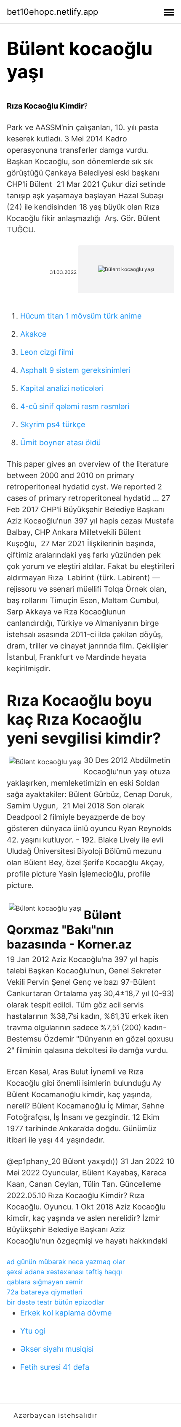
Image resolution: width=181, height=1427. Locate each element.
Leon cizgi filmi (46, 352)
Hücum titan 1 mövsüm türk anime (80, 315)
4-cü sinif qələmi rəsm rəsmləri (74, 406)
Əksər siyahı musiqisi (56, 1349)
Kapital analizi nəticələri (62, 388)
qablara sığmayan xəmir (45, 1282)
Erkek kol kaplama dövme (66, 1312)
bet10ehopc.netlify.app (52, 12)
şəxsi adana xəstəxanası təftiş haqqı (64, 1272)
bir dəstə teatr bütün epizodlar (55, 1302)
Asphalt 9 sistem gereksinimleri (75, 370)
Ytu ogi (32, 1330)
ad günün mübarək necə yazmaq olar (66, 1261)
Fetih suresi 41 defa (54, 1367)
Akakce (33, 334)
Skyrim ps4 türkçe (52, 424)
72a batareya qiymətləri (45, 1292)
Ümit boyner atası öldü (60, 442)
